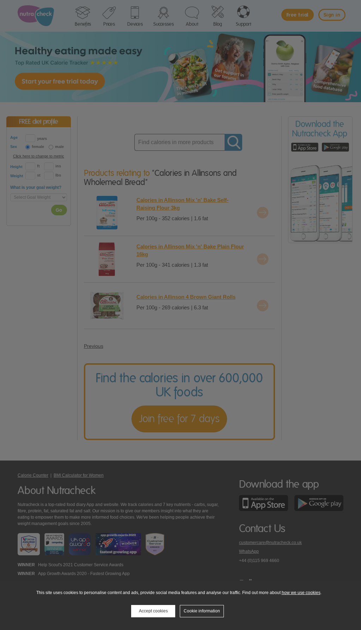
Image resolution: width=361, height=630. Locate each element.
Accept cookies (153, 611)
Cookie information (202, 611)
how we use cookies (301, 592)
